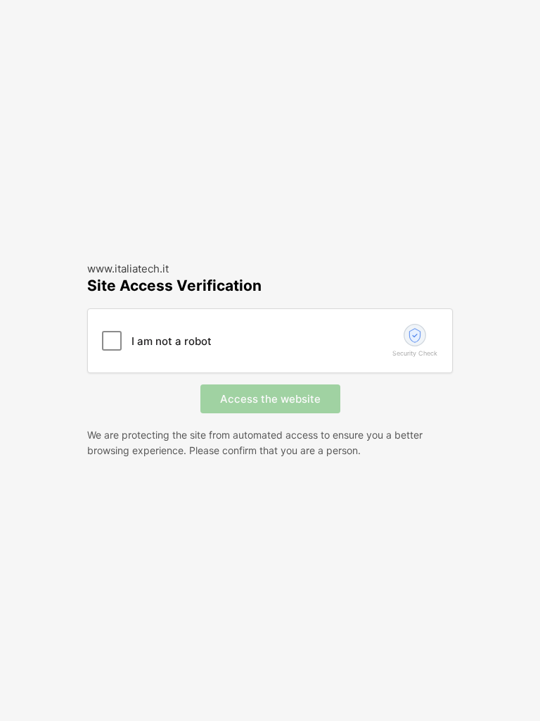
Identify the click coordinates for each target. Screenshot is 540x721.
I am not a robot (171, 341)
